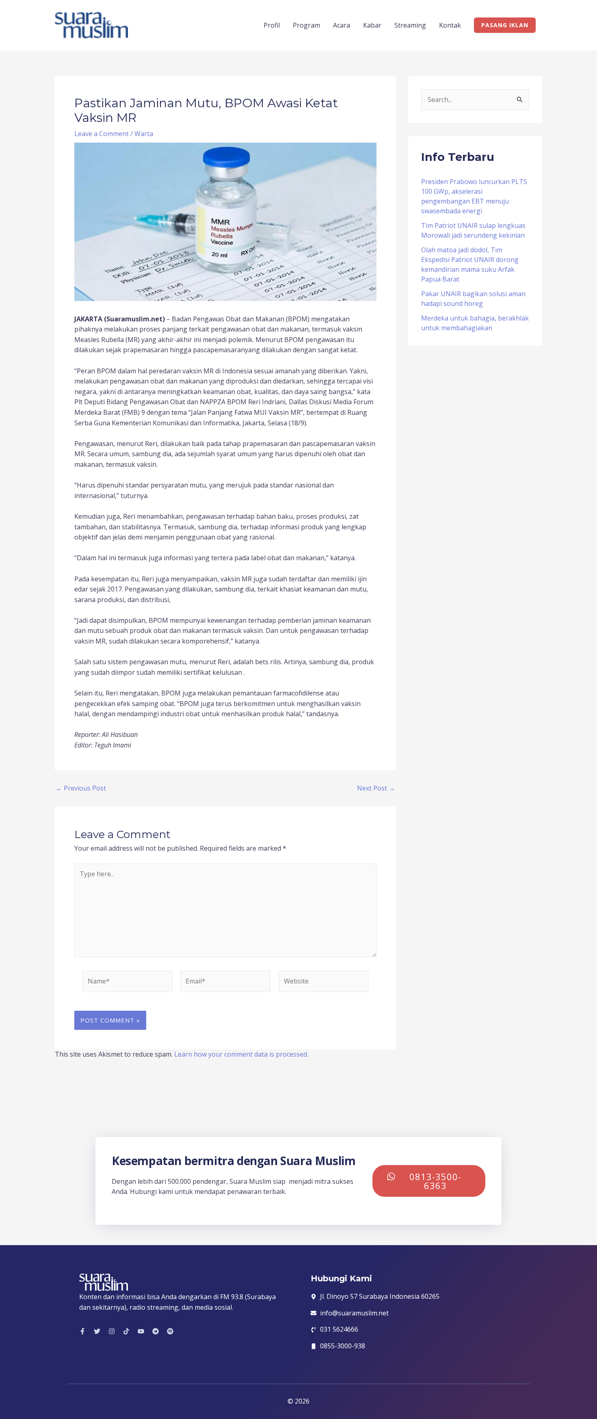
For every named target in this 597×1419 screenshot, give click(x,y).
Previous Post (81, 788)
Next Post (376, 788)
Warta (143, 133)
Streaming (410, 25)
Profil (272, 25)
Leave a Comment (101, 133)
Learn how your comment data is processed (240, 1054)
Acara (341, 25)
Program (306, 25)
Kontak (450, 25)
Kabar (372, 25)
